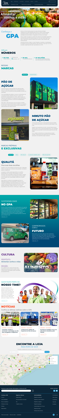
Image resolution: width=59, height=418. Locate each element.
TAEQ (17, 155)
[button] (45, 367)
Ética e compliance (4, 401)
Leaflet (50, 384)
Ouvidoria (36, 1)
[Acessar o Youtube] (57, 391)
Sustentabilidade (4, 399)
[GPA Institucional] (5, 3)
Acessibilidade (19, 414)
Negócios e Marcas (20, 395)
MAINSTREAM (33, 74)
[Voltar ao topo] (54, 415)
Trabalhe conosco (51, 4)
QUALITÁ (11, 155)
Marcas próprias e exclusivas (21, 399)
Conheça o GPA (4, 395)
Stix (16, 401)
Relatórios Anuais (37, 408)
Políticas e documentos (38, 410)
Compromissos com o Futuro (39, 406)
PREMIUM (25, 74)
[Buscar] (52, 1)
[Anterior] (27, 24)
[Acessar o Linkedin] (54, 391)
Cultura (2, 397)
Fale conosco (22, 1)
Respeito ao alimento (38, 397)
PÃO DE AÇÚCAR (46, 155)
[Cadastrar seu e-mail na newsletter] (33, 391)
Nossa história (3, 408)
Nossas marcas (18, 397)
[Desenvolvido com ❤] (57, 414)
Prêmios (2, 406)
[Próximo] (31, 24)
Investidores (27, 1)
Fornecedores (16, 1)
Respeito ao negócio (38, 401)
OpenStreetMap (54, 384)
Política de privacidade (4, 414)
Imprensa (31, 1)
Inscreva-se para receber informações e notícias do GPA (13, 388)
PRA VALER (23, 155)
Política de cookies (13, 414)
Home (11, 1)
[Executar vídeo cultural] (41, 262)
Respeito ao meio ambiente (39, 399)
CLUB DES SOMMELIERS (34, 155)
